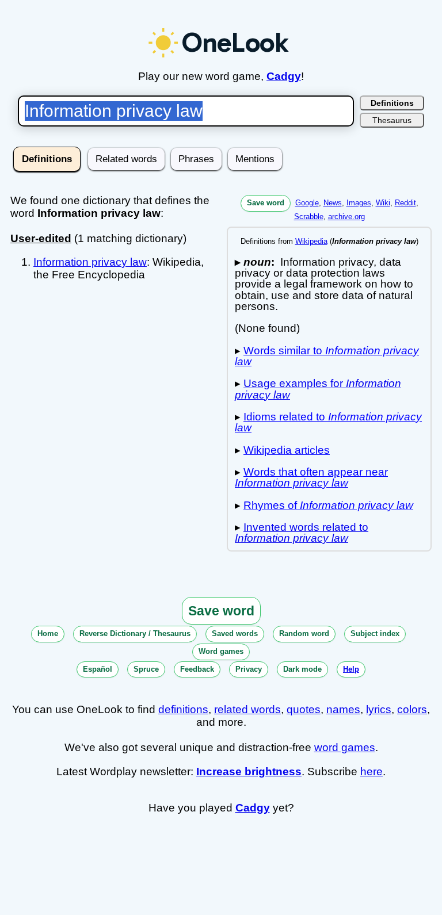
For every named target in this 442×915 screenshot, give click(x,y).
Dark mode (302, 669)
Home (47, 633)
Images (358, 202)
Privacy (248, 669)
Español (97, 669)
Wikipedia (311, 241)
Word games (221, 651)
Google (307, 202)
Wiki (383, 202)
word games (344, 747)
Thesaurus (391, 120)
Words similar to (327, 355)
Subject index (374, 633)
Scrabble (308, 216)
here (371, 771)
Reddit (405, 202)
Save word (265, 202)
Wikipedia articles (286, 450)
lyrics (378, 709)
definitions (183, 709)
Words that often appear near (311, 477)
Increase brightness (249, 771)
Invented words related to (301, 532)
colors (412, 709)
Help (351, 669)
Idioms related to (328, 422)
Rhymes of (328, 505)
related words (247, 709)
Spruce (146, 669)
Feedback (197, 669)
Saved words (235, 633)
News (332, 202)
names (343, 709)
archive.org (346, 216)
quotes (304, 709)
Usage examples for (318, 388)
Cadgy (283, 76)
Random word (304, 633)
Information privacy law (90, 262)
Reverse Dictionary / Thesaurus (134, 633)
